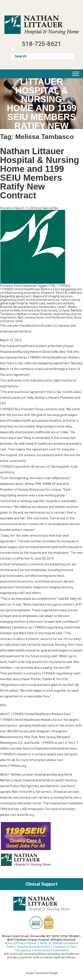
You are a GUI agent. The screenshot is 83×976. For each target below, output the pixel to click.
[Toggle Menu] (75, 74)
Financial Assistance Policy (33, 946)
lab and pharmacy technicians (34, 307)
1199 (51, 285)
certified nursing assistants (20, 292)
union (19, 321)
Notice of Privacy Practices (21, 943)
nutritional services (59, 317)
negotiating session (67, 314)
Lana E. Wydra (67, 307)
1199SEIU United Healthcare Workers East (30, 289)
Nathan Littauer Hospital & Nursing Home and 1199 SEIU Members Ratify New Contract (39, 173)
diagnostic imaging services (53, 296)
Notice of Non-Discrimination (51, 950)
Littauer (64, 310)
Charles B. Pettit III (54, 292)
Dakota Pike (50, 208)
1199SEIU (63, 285)
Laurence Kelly (10, 310)
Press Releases (25, 285)
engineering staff (12, 300)
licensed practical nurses (39, 310)
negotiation (8, 317)
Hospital (6, 307)
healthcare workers (60, 303)
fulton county (70, 300)
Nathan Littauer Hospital (34, 314)
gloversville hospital (14, 303)
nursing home (34, 317)
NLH (20, 317)
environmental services (43, 300)
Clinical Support (41, 884)
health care (37, 303)
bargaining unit (71, 289)
